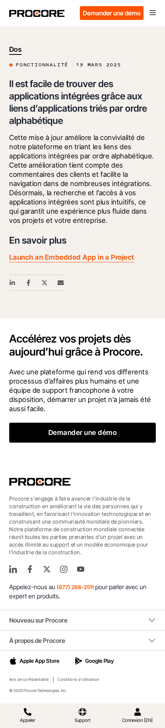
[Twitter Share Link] (44, 283)
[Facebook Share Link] (28, 283)
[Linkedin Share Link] (12, 283)
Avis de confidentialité (28, 679)
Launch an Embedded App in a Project (71, 257)
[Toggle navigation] (153, 13)
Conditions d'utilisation (78, 679)
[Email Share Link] (61, 283)
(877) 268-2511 (75, 587)
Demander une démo (111, 13)
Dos (15, 49)
